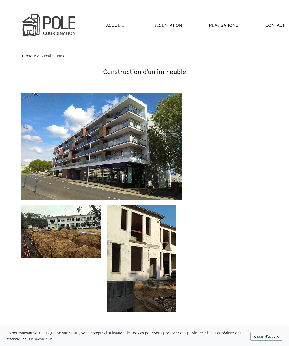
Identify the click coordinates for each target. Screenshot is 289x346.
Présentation (166, 25)
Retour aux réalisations (44, 56)
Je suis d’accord (266, 336)
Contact (274, 25)
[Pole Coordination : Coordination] (48, 25)
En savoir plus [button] (41, 339)
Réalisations (223, 25)
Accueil (115, 25)
